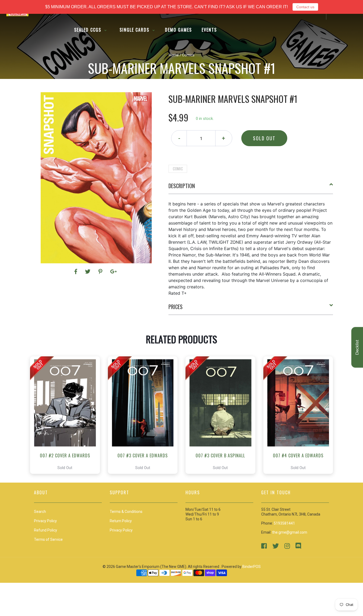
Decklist (357, 347)
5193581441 (284, 523)
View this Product (67, 415)
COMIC (178, 168)
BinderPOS (251, 566)
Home (174, 55)
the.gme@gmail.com (289, 532)
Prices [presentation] (175, 307)
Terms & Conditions (126, 511)
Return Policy (121, 521)
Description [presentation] (181, 186)
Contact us (305, 7)
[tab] (250, 188)
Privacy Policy (121, 530)
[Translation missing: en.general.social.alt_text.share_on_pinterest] (101, 271)
